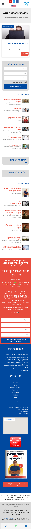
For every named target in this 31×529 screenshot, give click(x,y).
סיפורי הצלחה (15, 390)
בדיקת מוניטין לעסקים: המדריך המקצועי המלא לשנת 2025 (13, 238)
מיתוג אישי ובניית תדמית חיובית (18, 43)
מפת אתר (15, 401)
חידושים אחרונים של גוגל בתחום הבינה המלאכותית (12, 136)
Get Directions (24, 411)
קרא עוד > (25, 54)
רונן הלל (15, 385)
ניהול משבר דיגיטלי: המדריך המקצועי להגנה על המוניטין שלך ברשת (12, 225)
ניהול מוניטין (15, 382)
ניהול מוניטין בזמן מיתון (15, 145)
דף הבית (25, 18)
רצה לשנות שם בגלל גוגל (14, 117)
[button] (3, 4)
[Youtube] (10, 1)
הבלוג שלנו (15, 395)
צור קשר (15, 397)
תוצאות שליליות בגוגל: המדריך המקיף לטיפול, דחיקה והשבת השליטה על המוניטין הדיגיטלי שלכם (11, 212)
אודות (15, 384)
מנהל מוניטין (17, 108)
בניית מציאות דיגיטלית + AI (15, 387)
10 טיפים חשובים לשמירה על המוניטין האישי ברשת (13, 202)
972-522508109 (23, 413)
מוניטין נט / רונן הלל (8, 518)
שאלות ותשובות (15, 392)
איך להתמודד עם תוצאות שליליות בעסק (12, 128)
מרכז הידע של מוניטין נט (15, 389)
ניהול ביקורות (15, 394)
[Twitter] (14, 1)
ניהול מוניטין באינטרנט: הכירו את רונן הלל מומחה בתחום (12, 189)
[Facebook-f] (17, 1)
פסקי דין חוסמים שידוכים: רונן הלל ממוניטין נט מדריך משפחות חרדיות (12, 246)
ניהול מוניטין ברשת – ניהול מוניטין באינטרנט (12, 100)
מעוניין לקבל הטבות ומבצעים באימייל (18, 82)
